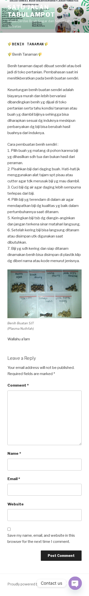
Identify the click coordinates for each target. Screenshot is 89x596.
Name (14, 453)
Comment (18, 385)
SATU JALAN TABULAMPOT (31, 11)
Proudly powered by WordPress (33, 584)
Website (15, 504)
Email (13, 479)
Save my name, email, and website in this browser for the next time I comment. (41, 538)
